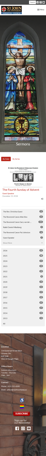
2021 (22, 276)
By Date (6, 159)
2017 (22, 297)
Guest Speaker (22, 238)
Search (32, 2)
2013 (22, 318)
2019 (22, 287)
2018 (22, 292)
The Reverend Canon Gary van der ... (22, 222)
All (4, 324)
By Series (16, 159)
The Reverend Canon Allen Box (22, 217)
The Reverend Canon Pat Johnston (22, 232)
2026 (22, 250)
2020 (22, 282)
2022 (22, 271)
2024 (22, 261)
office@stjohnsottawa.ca (17, 390)
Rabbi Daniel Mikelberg (22, 227)
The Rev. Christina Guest (22, 211)
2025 (22, 256)
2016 (22, 303)
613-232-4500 (14, 386)
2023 (22, 266)
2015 (22, 308)
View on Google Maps (9, 359)
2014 (22, 313)
